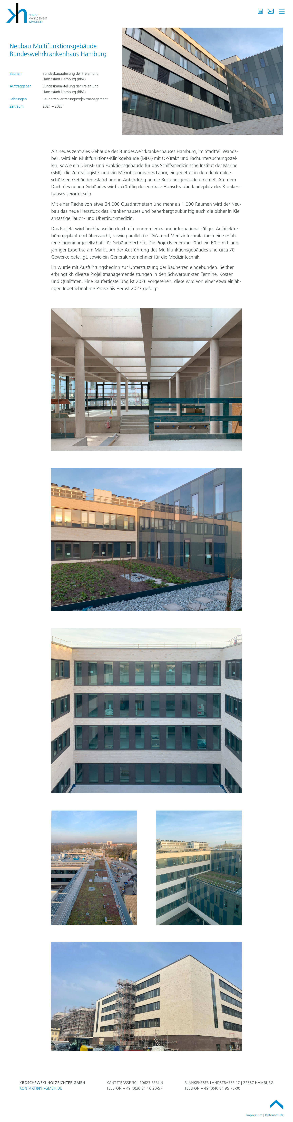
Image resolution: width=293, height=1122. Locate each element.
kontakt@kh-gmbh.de (40, 1088)
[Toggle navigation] (282, 11)
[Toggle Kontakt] (271, 11)
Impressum (254, 1115)
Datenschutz (274, 1115)
